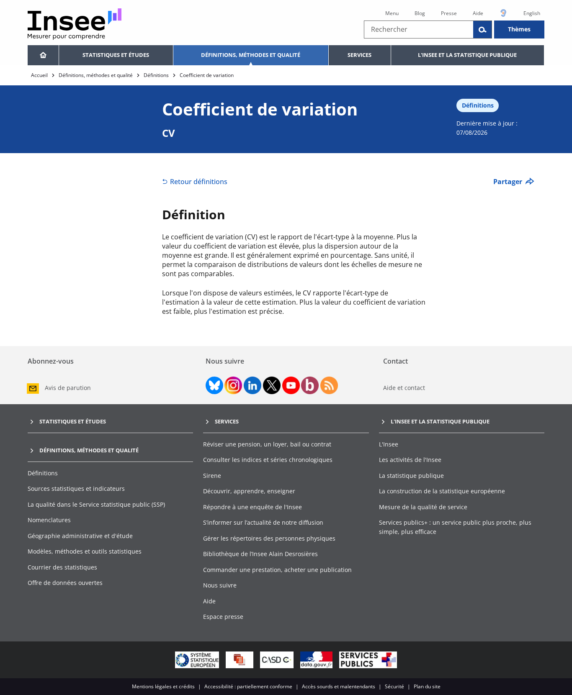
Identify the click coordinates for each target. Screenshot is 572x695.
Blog (420, 13)
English (531, 13)
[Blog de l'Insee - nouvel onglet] (310, 385)
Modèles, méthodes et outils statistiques (85, 551)
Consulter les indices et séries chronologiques (267, 460)
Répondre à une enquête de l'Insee (252, 507)
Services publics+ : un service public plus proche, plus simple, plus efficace (455, 527)
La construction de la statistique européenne (442, 491)
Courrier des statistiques (62, 567)
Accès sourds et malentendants (338, 686)
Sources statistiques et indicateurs (76, 488)
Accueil (39, 75)
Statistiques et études (115, 55)
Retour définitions (198, 181)
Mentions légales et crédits (163, 686)
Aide (478, 13)
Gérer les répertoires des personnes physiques (269, 538)
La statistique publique (411, 476)
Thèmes (519, 29)
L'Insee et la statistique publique (467, 55)
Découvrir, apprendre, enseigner (249, 491)
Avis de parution (68, 388)
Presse (449, 13)
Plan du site (427, 686)
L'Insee (388, 444)
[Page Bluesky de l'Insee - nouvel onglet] (214, 385)
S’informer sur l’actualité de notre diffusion (263, 522)
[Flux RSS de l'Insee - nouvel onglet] (329, 385)
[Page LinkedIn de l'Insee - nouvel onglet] (252, 385)
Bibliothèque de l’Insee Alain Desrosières (260, 554)
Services (359, 55)
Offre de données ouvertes (65, 583)
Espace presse (223, 617)
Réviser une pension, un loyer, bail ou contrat (267, 444)
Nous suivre (220, 585)
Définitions (156, 75)
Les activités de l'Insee (410, 460)
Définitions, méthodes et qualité (250, 55)
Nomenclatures (49, 520)
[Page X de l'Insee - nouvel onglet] (272, 385)
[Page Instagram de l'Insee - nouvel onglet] (233, 385)
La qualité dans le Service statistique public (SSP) (96, 504)
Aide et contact (404, 388)
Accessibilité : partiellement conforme (248, 686)
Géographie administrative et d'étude (80, 536)
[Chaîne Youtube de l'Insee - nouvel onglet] (291, 385)
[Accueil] (43, 55)
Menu (392, 13)
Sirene (212, 476)
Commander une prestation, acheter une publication (277, 570)
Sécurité (394, 686)
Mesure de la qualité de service (423, 507)
